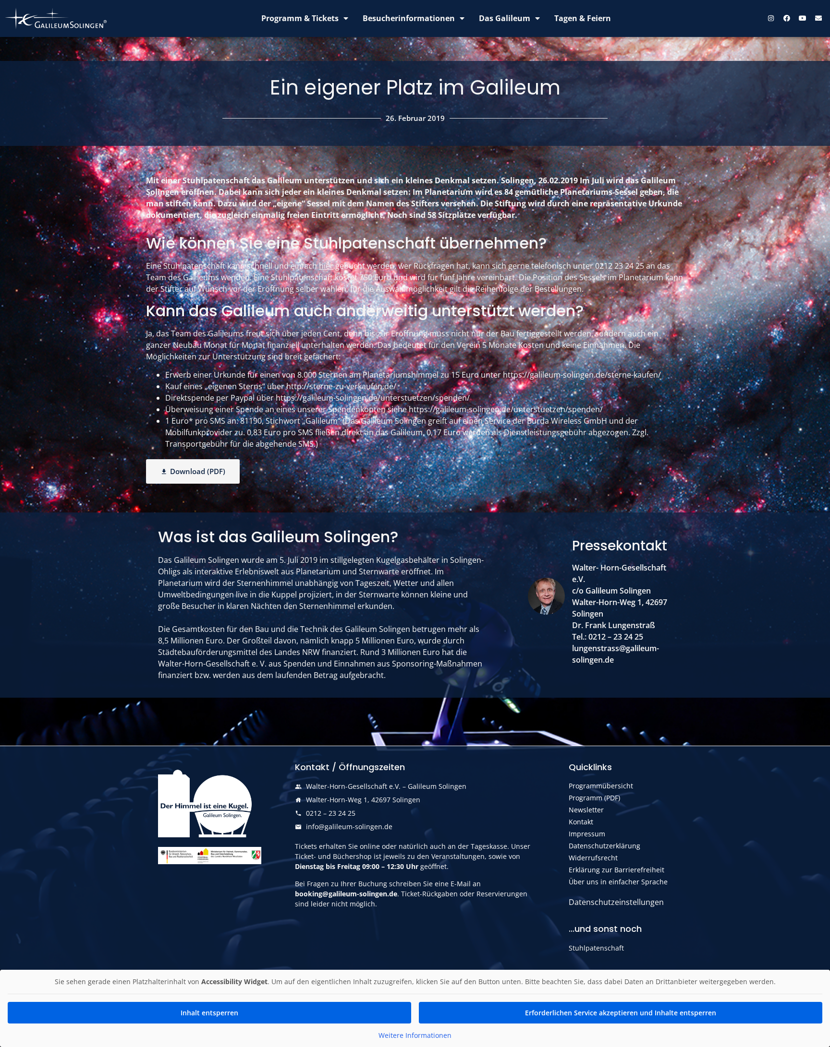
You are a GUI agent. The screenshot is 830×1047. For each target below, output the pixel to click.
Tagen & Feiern (582, 18)
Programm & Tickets (300, 18)
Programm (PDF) (594, 797)
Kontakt (581, 821)
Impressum (587, 833)
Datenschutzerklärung (604, 845)
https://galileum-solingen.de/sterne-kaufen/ (582, 374)
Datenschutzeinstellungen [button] (616, 902)
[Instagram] (771, 18)
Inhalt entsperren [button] (209, 1012)
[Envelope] (818, 18)
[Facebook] (786, 18)
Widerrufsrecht (593, 857)
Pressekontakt (619, 545)
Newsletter (586, 809)
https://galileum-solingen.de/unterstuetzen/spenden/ (373, 398)
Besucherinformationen (409, 18)
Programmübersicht (601, 785)
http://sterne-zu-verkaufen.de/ (341, 386)
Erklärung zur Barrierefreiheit (616, 869)
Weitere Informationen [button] (415, 1035)
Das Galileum (504, 18)
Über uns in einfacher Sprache (618, 881)
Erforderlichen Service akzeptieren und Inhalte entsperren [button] (620, 1012)
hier (326, 266)
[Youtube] (802, 18)
